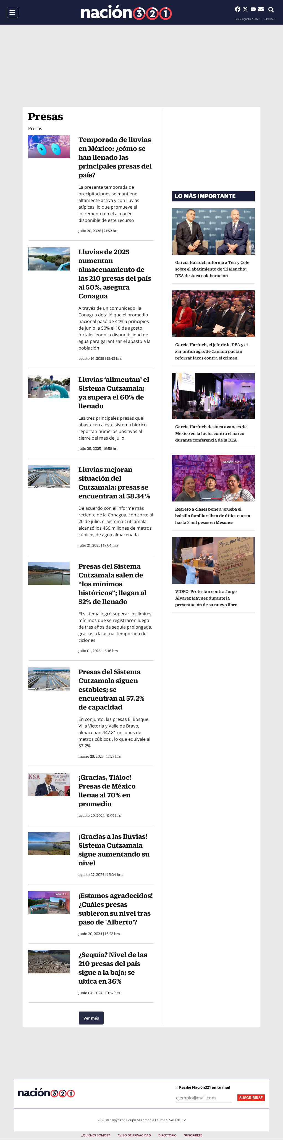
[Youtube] (254, 9)
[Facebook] (239, 9)
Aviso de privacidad (134, 1135)
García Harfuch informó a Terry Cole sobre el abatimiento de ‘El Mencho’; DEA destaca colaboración (212, 269)
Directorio (167, 1135)
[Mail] (261, 9)
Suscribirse (251, 1098)
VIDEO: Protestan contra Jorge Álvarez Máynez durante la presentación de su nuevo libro (206, 598)
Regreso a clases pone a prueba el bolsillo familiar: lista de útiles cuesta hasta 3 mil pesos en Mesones (212, 516)
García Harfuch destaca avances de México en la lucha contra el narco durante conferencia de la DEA (211, 433)
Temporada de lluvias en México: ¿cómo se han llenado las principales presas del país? (115, 157)
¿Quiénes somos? (95, 1135)
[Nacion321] (126, 12)
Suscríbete (193, 1135)
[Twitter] (246, 9)
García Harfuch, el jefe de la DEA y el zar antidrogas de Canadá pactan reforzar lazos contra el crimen (211, 351)
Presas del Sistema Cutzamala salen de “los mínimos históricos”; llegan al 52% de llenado (112, 583)
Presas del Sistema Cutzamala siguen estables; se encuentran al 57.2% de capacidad (111, 689)
